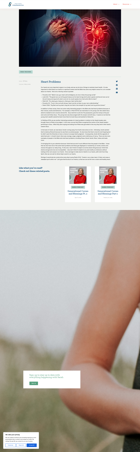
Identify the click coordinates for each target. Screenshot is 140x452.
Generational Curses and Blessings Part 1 (108, 192)
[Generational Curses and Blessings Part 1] (108, 175)
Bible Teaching (26, 71)
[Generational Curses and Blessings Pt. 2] (78, 175)
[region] (21, 440)
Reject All (21, 445)
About (115, 4)
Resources (126, 4)
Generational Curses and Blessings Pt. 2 (78, 192)
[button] (117, 81)
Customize (10, 445)
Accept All (31, 445)
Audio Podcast (78, 187)
